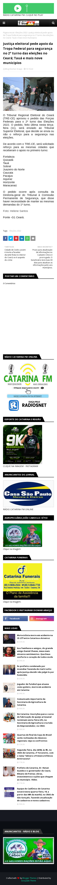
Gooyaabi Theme (28, 880)
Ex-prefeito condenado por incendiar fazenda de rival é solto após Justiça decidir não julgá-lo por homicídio (35, 670)
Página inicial (8, 32)
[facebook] (15, 618)
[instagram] (41, 618)
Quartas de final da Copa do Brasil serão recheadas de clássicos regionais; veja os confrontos (34, 737)
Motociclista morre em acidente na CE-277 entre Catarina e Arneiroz (35, 637)
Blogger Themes (29, 878)
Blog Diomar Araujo (13, 69)
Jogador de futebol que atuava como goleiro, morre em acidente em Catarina (34, 687)
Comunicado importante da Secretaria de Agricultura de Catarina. (31, 702)
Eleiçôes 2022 (21, 32)
